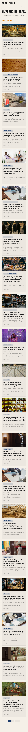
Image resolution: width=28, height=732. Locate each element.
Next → (17, 721)
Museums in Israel (8, 3)
